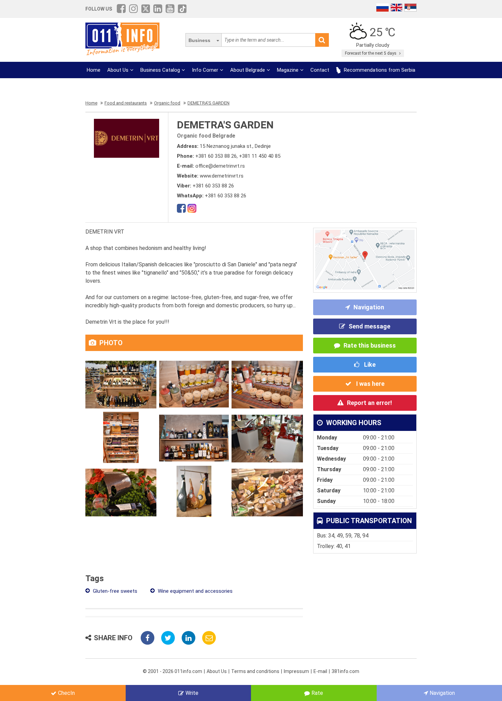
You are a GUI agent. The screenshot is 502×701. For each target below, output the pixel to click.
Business (199, 40)
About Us (117, 70)
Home (93, 70)
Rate (317, 693)
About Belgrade (247, 70)
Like (369, 364)
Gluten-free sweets (114, 591)
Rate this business (370, 345)
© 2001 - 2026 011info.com (172, 671)
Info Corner (205, 70)
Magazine (287, 70)
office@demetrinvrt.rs (220, 166)
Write (191, 693)
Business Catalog (160, 70)
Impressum (296, 671)
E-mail (320, 671)
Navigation (368, 307)
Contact (319, 70)
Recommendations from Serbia (379, 70)
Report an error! (369, 402)
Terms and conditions (255, 671)
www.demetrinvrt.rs (221, 176)
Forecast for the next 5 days (371, 53)
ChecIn (66, 693)
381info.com (345, 671)
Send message (369, 326)
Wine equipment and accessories (194, 591)
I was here (370, 383)
